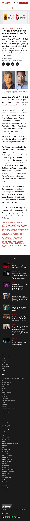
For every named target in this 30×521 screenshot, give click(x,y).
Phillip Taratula (7, 242)
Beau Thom (17, 242)
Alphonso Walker (7, 243)
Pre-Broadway (5, 364)
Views (9, 8)
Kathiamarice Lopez (8, 240)
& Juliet (3, 376)
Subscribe (24, 3)
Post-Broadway (5, 366)
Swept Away (5, 451)
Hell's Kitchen (5, 410)
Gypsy (3, 402)
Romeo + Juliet (5, 437)
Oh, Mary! (4, 427)
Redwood (4, 435)
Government (16, 314)
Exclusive (15, 294)
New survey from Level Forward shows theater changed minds (19, 342)
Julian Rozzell (6, 241)
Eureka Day (4, 396)
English (3, 394)
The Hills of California (7, 459)
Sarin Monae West (7, 245)
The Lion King (5, 463)
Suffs (3, 447)
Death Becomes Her (7, 392)
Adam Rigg (5, 228)
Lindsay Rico (20, 240)
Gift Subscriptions (6, 487)
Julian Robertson (11, 230)
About (3, 491)
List (13, 263)
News (3, 8)
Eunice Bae (6, 232)
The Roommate (5, 473)
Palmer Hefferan (17, 224)
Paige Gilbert (17, 225)
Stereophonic (5, 445)
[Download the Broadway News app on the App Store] (6, 517)
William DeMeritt (17, 233)
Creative (4, 360)
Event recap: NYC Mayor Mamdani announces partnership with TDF (20, 318)
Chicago (4, 388)
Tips (3, 497)
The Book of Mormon (7, 455)
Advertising (4, 495)
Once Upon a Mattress (7, 429)
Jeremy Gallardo (7, 234)
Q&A (13, 324)
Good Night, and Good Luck (8, 400)
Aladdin (3, 380)
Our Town (4, 433)
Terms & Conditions (6, 499)
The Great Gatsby (6, 457)
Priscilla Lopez (6, 225)
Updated (4, 224)
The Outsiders (5, 467)
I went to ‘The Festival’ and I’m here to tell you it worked (20, 308)
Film (13, 282)
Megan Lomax (17, 238)
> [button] (28, 17)
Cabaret (4, 386)
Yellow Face (5, 481)
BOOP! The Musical (6, 382)
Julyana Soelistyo (19, 241)
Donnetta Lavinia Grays (17, 226)
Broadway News (7, 58)
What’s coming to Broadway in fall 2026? (19, 266)
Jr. (9, 224)
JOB (3, 416)
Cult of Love (5, 390)
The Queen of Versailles (8, 471)
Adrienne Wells (19, 243)
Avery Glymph (18, 234)
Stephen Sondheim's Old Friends (10, 443)
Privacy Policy (5, 501)
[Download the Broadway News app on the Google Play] (15, 517)
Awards (3, 370)
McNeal (3, 424)
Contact (4, 493)
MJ (2, 420)
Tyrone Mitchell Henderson (11, 236)
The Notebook (5, 465)
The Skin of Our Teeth (15, 28)
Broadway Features (20, 8)
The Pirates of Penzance (8, 469)
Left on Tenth (5, 418)
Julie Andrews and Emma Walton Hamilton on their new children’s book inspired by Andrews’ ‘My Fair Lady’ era (20, 330)
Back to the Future (6, 384)
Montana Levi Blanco (16, 228)
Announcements (6, 356)
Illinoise (3, 414)
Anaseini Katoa (17, 237)
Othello (3, 431)
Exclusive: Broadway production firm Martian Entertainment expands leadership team (20, 298)
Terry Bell (14, 232)
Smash (3, 441)
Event (14, 305)
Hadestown (4, 404)
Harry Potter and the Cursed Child (10, 408)
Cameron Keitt (6, 238)
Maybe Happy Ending (7, 422)
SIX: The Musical (6, 439)
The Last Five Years (6, 461)
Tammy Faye (5, 453)
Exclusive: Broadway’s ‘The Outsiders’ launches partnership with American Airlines (20, 276)
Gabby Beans (23, 230)
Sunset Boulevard (6, 449)
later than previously (10, 105)
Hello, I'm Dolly (5, 412)
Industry (4, 358)
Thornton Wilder (20, 245)
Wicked (3, 479)
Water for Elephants (6, 477)
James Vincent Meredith (14, 229)
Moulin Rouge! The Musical (8, 425)
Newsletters (5, 489)
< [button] (1, 17)
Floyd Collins (5, 398)
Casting (4, 28)
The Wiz (4, 475)
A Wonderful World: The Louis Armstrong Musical (14, 378)
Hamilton (4, 406)
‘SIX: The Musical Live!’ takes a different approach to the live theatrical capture (19, 287)
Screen (3, 368)
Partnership (16, 271)
